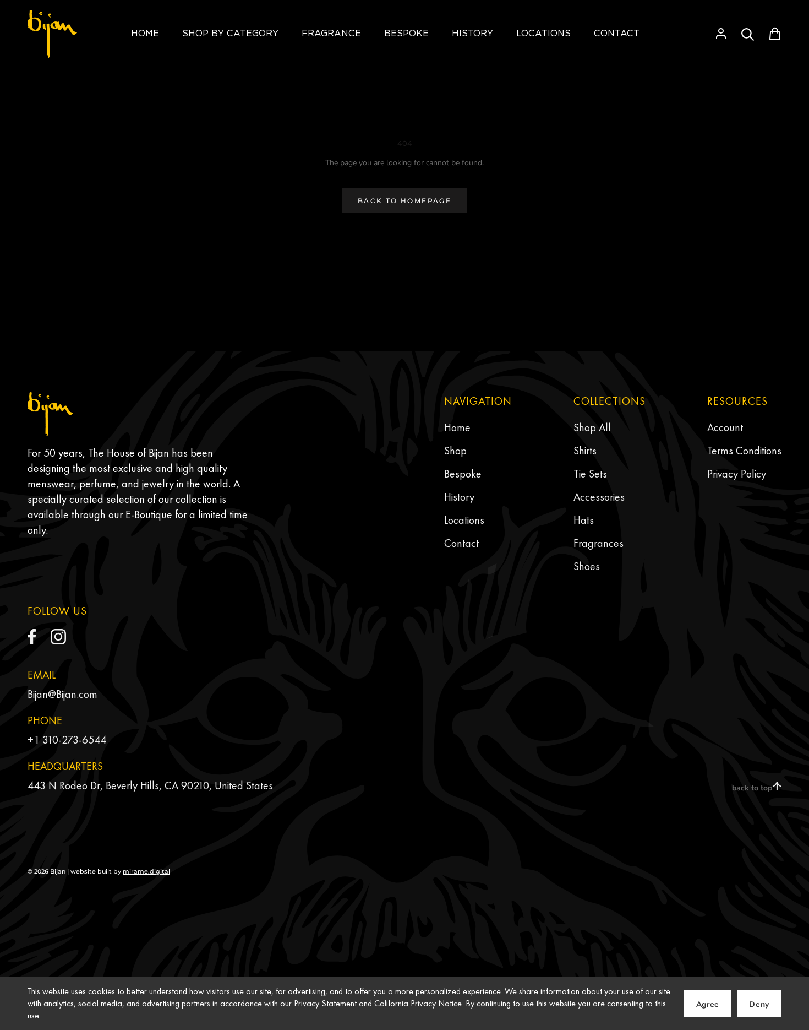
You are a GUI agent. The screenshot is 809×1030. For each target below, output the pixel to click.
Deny (759, 1004)
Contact (461, 543)
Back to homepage (404, 201)
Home (457, 427)
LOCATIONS (543, 33)
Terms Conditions (744, 450)
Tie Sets (590, 474)
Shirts (585, 450)
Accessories (599, 497)
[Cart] (774, 33)
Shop (455, 450)
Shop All (592, 427)
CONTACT (616, 33)
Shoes (586, 566)
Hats (583, 520)
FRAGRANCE (331, 33)
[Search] (748, 33)
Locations (464, 520)
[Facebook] (32, 636)
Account (725, 427)
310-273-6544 (74, 740)
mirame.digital (146, 871)
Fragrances (598, 543)
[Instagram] (58, 636)
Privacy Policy (736, 474)
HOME (145, 33)
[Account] (721, 33)
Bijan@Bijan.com (62, 694)
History (459, 497)
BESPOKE (406, 33)
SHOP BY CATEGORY (230, 33)
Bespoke (463, 474)
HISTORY (472, 33)
